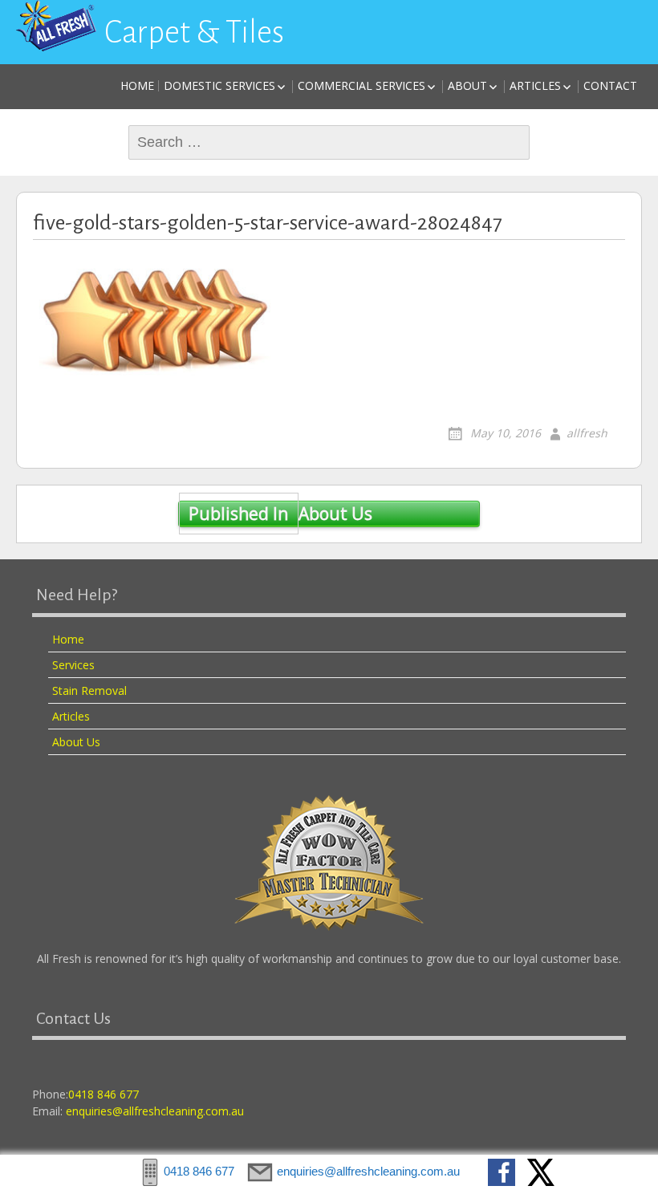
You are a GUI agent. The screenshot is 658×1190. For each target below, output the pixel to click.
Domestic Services (219, 85)
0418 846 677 (103, 1094)
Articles (535, 85)
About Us (280, 513)
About (467, 85)
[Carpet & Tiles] (56, 25)
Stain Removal (89, 690)
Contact (610, 85)
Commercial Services (361, 85)
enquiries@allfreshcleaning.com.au (155, 1111)
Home (137, 85)
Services (73, 664)
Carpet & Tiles (194, 32)
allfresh (587, 433)
